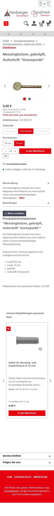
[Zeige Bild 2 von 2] (29, 99)
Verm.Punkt (42, 132)
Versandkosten (11, 491)
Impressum (40, 477)
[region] (27, 85)
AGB (9, 477)
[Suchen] (26, 23)
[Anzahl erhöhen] (15, 151)
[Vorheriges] (5, 85)
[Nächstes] (49, 85)
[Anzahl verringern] (6, 151)
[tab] (26, 190)
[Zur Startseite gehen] (16, 13)
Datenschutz (22, 477)
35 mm (8, 143)
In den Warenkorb (35, 151)
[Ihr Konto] (34, 23)
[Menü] (6, 23)
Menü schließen (15, 213)
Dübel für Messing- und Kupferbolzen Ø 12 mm (22, 364)
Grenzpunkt (25, 131)
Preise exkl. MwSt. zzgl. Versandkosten (20, 115)
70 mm (19, 143)
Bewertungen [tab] (10, 203)
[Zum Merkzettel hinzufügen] (40, 349)
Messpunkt (11, 132)
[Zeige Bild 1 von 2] (24, 99)
